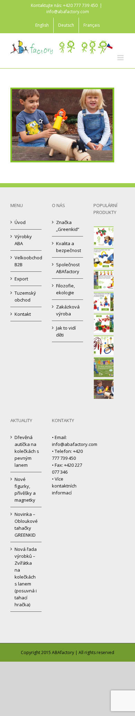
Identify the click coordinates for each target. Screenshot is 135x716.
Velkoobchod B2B (26, 261)
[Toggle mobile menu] (121, 57)
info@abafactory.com (67, 12)
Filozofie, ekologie (65, 289)
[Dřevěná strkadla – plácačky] (103, 280)
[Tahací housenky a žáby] (103, 367)
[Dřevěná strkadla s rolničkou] (103, 302)
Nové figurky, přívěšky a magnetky (25, 489)
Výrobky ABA (23, 240)
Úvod (20, 222)
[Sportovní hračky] (103, 345)
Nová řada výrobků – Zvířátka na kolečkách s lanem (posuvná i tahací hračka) (26, 577)
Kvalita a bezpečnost (68, 246)
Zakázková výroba (68, 310)
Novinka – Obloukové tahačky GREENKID (26, 524)
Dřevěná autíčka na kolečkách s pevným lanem (26, 451)
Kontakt (23, 314)
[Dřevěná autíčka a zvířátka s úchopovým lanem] (103, 258)
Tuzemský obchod (25, 296)
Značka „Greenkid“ (67, 225)
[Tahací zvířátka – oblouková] (103, 236)
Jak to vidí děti (66, 331)
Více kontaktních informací (64, 486)
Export (21, 279)
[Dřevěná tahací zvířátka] (103, 323)
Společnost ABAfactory (68, 268)
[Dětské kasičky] (103, 389)
